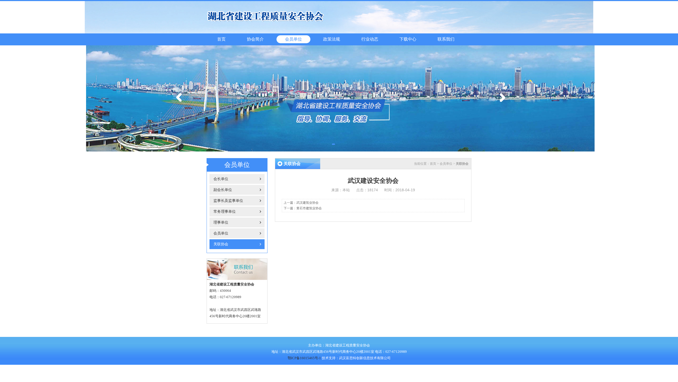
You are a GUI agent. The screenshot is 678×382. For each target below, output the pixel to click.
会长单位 (220, 179)
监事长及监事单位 (228, 201)
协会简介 (255, 39)
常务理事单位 (224, 212)
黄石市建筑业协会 (309, 208)
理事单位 (220, 222)
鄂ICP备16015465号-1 (304, 358)
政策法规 (331, 39)
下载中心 (407, 39)
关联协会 (220, 244)
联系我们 (446, 39)
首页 (221, 39)
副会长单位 (222, 190)
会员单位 (293, 39)
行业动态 (369, 39)
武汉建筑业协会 (307, 203)
